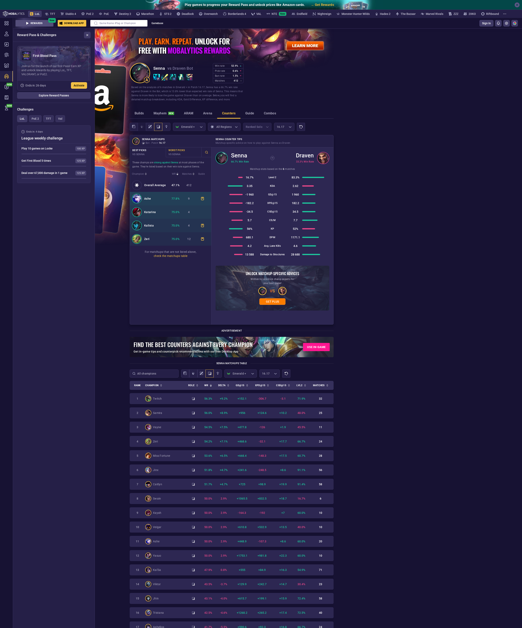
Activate (79, 85)
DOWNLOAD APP (74, 23)
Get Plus (272, 301)
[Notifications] (498, 23)
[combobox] (118, 23)
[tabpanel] (54, 154)
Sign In (486, 23)
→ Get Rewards (322, 5)
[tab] (139, 114)
